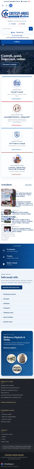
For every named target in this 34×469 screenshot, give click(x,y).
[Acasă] (3, 44)
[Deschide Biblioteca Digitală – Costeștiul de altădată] (11, 358)
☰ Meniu (17, 42)
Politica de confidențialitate (9, 417)
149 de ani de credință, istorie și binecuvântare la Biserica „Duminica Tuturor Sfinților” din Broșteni (22, 221)
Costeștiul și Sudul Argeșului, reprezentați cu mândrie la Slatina (21, 213)
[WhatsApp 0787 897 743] (6, 5)
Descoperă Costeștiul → (10, 64)
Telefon (4, 437)
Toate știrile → (29, 185)
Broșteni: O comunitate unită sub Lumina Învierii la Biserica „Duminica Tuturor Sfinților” (22, 229)
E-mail (3, 439)
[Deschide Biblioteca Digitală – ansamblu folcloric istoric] (17, 369)
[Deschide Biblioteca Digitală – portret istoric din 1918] (22, 358)
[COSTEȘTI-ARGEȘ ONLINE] (15, 14)
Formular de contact (7, 434)
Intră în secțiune (17, 99)
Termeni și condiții (6, 414)
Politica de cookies (6, 419)
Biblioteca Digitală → (10, 348)
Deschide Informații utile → (12, 287)
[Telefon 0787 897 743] (2, 5)
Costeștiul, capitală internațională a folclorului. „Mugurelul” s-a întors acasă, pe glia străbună (22, 194)
